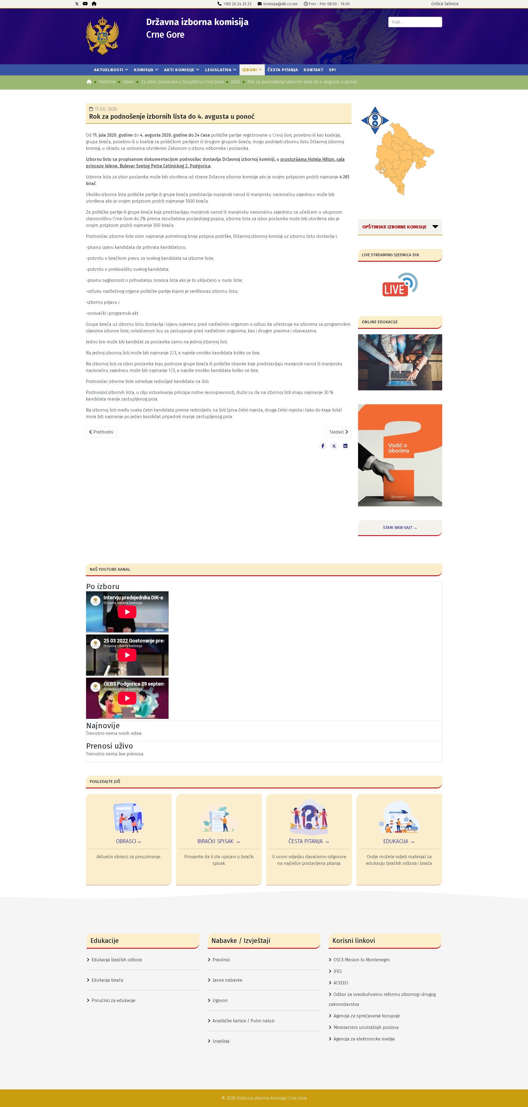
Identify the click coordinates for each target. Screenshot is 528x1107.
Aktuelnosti (108, 69)
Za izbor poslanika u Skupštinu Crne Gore (182, 81)
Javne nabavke (227, 980)
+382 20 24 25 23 (237, 4)
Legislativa (218, 69)
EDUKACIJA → (399, 841)
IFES (338, 971)
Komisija (143, 69)
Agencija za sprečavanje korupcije (367, 1015)
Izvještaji (221, 1041)
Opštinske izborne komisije (394, 227)
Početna (107, 81)
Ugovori (220, 1000)
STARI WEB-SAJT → (400, 527)
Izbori (249, 69)
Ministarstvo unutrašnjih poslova (366, 1027)
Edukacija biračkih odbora (117, 959)
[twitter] (77, 3)
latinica (451, 3)
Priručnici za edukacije (113, 1000)
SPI (332, 69)
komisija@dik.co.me (280, 4)
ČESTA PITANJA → (309, 841)
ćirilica (437, 3)
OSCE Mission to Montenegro (362, 959)
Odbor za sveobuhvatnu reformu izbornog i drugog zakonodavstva (382, 999)
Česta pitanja (283, 69)
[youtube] (85, 3)
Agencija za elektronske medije (364, 1039)
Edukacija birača (107, 980)
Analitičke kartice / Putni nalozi (243, 1020)
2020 (235, 81)
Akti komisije (179, 69)
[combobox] (415, 22)
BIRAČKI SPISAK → (219, 841)
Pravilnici (221, 959)
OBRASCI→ (129, 841)
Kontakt (313, 69)
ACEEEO (341, 982)
